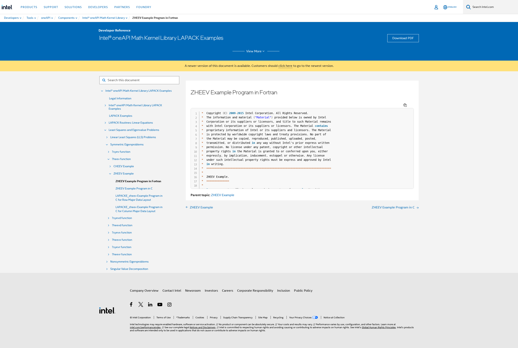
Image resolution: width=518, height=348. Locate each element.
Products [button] (29, 7)
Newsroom (193, 291)
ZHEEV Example (124, 173)
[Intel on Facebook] (131, 305)
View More (254, 51)
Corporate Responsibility (255, 291)
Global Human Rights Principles (379, 327)
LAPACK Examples (120, 116)
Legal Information (120, 98)
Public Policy (303, 291)
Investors (211, 291)
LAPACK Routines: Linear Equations (131, 122)
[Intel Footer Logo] (107, 310)
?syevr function (121, 247)
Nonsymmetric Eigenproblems (129, 261)
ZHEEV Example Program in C (134, 188)
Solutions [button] (73, 7)
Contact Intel (171, 291)
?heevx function (122, 240)
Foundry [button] (143, 7)
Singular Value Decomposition (129, 269)
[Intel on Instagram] (170, 305)
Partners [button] (122, 7)
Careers (227, 291)
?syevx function (122, 232)
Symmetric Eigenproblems (127, 144)
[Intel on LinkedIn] (150, 305)
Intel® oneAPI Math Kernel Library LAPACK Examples (138, 91)
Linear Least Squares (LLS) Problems (133, 137)
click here (285, 66)
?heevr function (122, 254)
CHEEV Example (124, 166)
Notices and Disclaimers (202, 327)
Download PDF (403, 38)
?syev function (121, 151)
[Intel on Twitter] (141, 305)
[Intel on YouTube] (160, 305)
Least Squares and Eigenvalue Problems (134, 130)
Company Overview (144, 291)
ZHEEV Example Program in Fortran (138, 181)
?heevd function (122, 225)
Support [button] (51, 7)
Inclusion (283, 291)
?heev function (121, 159)
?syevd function (122, 218)
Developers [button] (98, 7)
